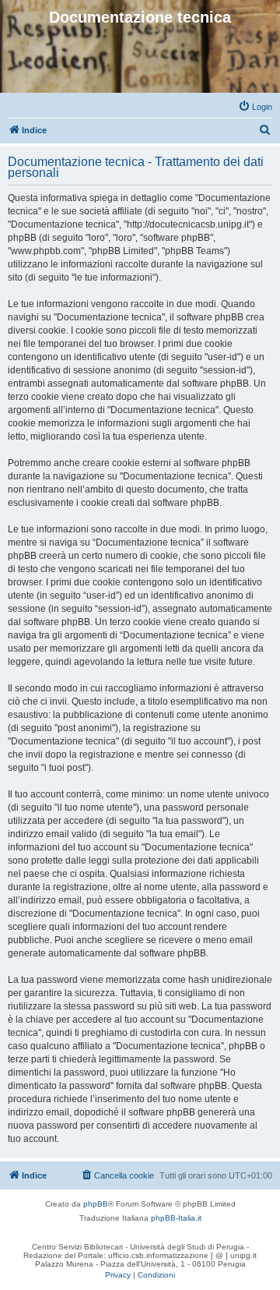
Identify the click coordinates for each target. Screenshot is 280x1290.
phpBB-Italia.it (176, 1218)
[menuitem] (255, 106)
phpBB (95, 1204)
